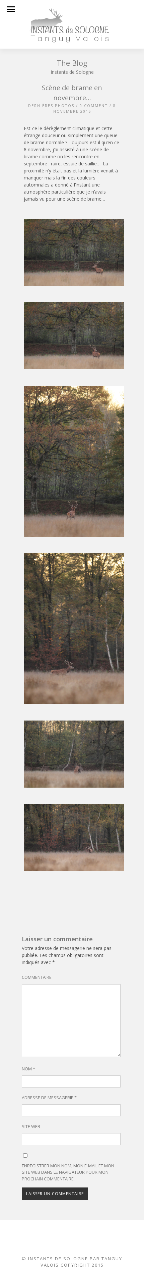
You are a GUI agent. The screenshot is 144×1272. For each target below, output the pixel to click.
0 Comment (94, 105)
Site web (31, 1126)
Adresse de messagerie (49, 1098)
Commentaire (37, 977)
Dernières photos (51, 105)
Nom (28, 1069)
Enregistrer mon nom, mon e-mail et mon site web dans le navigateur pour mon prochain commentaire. (68, 1172)
